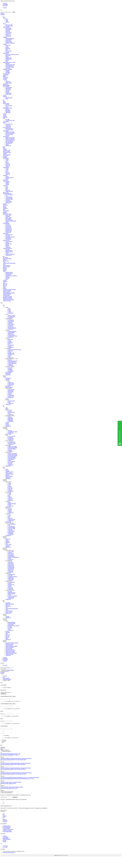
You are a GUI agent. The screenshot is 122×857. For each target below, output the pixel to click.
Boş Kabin (8, 200)
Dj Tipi (7, 46)
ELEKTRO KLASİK (10, 120)
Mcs (1, 754)
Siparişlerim (5, 4)
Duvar (7, 187)
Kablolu (7, 183)
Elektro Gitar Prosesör (10, 138)
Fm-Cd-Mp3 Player (9, 65)
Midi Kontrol (8, 88)
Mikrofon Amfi (9, 58)
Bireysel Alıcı (11, 569)
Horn (7, 189)
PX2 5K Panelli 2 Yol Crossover (11, 788)
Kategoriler (5, 5)
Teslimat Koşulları (6, 825)
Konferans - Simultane (7, 69)
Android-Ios (8, 247)
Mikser (4, 17)
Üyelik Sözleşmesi (6, 827)
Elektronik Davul (9, 128)
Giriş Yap (2, 671)
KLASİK (7, 119)
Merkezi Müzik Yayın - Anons (9, 62)
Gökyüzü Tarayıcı (6, 265)
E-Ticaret (57, 855)
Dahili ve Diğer (9, 82)
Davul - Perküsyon (7, 127)
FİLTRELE (3, 747)
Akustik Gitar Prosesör (10, 139)
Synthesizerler (8, 93)
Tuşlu (4, 122)
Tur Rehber (8, 72)
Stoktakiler (4, 740)
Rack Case (5, 283)
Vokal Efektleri (9, 143)
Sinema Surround (9, 191)
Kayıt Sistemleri (9, 87)
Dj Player (7, 104)
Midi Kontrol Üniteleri (7, 108)
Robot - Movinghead (7, 258)
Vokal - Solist (8, 215)
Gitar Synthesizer (11, 461)
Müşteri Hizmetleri (7, 839)
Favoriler (5, 7)
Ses (3, 16)
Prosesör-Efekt (6, 136)
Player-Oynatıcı (6, 103)
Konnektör (5, 281)
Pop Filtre (8, 249)
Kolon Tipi (8, 165)
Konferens (8, 70)
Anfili (7, 20)
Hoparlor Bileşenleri (7, 193)
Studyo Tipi (8, 31)
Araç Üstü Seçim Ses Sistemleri (9, 289)
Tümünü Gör (8, 36)
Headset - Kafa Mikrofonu (11, 220)
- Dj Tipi (7, 22)
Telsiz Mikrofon (9, 39)
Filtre (2, 748)
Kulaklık (5, 44)
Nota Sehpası (8, 274)
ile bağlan (2, 672)
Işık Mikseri (5, 257)
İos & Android (8, 50)
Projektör (5, 268)
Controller (5, 78)
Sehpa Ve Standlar (6, 154)
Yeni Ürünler (5, 837)
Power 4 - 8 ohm (9, 24)
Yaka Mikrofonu (9, 219)
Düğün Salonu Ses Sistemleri (9, 292)
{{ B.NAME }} (12, 716)
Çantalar (4, 113)
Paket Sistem (5, 77)
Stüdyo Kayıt (8, 40)
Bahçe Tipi (8, 190)
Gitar (4, 118)
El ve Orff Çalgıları (9, 129)
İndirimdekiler (6, 838)
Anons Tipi (8, 33)
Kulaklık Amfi (8, 57)
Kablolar (5, 153)
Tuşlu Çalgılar (6, 121)
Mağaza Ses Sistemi (7, 290)
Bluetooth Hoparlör (9, 177)
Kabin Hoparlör (6, 27)
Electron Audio (4, 759)
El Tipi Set (8, 224)
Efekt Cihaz (8, 55)
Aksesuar (7, 52)
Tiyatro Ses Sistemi (7, 300)
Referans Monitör (6, 85)
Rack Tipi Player (9, 105)
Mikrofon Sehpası (9, 272)
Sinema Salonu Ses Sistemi (8, 299)
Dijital (7, 21)
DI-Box (7, 144)
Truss (4, 282)
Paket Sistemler (6, 73)
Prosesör (7, 92)
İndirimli (3, 741)
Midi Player (8, 111)
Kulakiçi (7, 47)
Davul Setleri (8, 218)
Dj (3, 100)
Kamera (7, 242)
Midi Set (7, 109)
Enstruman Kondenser (10, 236)
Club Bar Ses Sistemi (7, 296)
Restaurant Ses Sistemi (7, 297)
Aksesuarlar (8, 68)
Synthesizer (8, 125)
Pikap (7, 106)
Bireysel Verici (9, 231)
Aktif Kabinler (8, 28)
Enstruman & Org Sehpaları (11, 275)
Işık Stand (8, 277)
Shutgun (7, 244)
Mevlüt (7, 176)
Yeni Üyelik (5, 845)
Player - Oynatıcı (6, 151)
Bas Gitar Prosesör (9, 142)
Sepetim (4, 840)
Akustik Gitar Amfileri (10, 133)
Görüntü (4, 267)
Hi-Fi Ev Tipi (8, 34)
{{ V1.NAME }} (12, 701)
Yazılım (4, 95)
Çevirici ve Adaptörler (10, 254)
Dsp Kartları (8, 89)
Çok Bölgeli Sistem (7, 152)
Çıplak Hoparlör (9, 196)
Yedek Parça (10, 532)
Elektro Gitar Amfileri (10, 131)
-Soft (55, 855)
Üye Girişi (5, 665)
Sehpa (4, 271)
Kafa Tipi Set (8, 226)
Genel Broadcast (9, 241)
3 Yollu (7, 160)
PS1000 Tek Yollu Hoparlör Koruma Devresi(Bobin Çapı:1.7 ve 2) (20, 778)
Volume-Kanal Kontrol (10, 64)
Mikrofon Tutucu (9, 251)
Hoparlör (5, 149)
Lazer (4, 262)
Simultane (8, 71)
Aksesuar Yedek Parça (10, 42)
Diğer (7, 61)
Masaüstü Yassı (9, 243)
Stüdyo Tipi (8, 45)
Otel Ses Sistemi (6, 295)
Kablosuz (7, 182)
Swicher (7, 60)
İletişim (4, 841)
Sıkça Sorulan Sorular (7, 831)
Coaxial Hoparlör (9, 198)
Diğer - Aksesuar (6, 266)
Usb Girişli (8, 235)
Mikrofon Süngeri (9, 250)
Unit (6, 195)
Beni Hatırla (4, 670)
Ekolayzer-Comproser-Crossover (12, 54)
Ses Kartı (5, 79)
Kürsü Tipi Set (8, 227)
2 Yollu (7, 159)
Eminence (3, 783)
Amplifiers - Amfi (6, 150)
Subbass (7, 162)
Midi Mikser (8, 110)
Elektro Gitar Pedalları (10, 137)
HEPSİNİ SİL (3, 693)
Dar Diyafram (8, 239)
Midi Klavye (5, 84)
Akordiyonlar (8, 126)
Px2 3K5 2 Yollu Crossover (10, 783)
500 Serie (7, 90)
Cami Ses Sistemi (6, 291)
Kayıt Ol (7, 671)
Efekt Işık (5, 259)
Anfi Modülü (10, 533)
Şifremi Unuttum (10, 670)
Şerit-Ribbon (8, 238)
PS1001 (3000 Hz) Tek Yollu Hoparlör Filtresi (16, 769)
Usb (6, 80)
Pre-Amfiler (10, 462)
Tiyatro (7, 222)
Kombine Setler (9, 230)
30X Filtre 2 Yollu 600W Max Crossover (10, 754)
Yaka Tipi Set (8, 225)
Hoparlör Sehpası (9, 273)
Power (4, 23)
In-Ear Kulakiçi (9, 32)
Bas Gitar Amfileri (9, 134)
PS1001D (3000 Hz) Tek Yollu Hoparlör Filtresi (16, 773)
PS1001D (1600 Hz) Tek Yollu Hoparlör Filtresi (16, 759)
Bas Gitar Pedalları (9, 141)
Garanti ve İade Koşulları (8, 829)
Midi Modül (8, 112)
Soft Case (5, 284)
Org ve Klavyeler (9, 123)
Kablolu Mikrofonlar (10, 38)
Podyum (4, 285)
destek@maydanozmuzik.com (9, 852)
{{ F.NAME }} (12, 737)
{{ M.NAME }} (12, 723)
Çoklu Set (8, 166)
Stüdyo (4, 76)
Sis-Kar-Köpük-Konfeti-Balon (9, 263)
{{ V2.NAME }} (12, 708)
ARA (14, 12)
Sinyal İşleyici (6, 53)
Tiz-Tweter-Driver (9, 194)
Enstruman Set (8, 228)
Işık (4, 256)
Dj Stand (7, 276)
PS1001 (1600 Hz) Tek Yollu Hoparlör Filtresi (16, 764)
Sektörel (4, 288)
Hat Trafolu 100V (9, 25)
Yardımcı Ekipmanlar (10, 66)
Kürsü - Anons (9, 217)
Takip (4, 264)
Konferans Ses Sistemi (7, 298)
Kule (7, 161)
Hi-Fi (7, 49)
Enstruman (5, 117)
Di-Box (7, 56)
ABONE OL (15, 797)
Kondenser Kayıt (9, 234)
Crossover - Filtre (9, 199)
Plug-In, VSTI (8, 94)
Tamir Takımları (9, 201)
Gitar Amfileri (6, 130)
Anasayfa (5, 3)
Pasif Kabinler (8, 29)
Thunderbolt (8, 81)
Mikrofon (5, 37)
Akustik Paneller (9, 97)
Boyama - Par (6, 260)
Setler (4, 101)
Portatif (7, 178)
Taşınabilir (8, 30)
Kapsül (7, 252)
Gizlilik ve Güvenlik (7, 830)
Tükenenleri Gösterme (6, 751)
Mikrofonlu (8, 48)
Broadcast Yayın (9, 41)
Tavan (7, 186)
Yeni (3, 742)
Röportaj (7, 246)
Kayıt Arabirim (6, 86)
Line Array (8, 163)
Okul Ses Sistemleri (7, 293)
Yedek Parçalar (9, 255)
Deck (7, 19)
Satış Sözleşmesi (6, 828)
